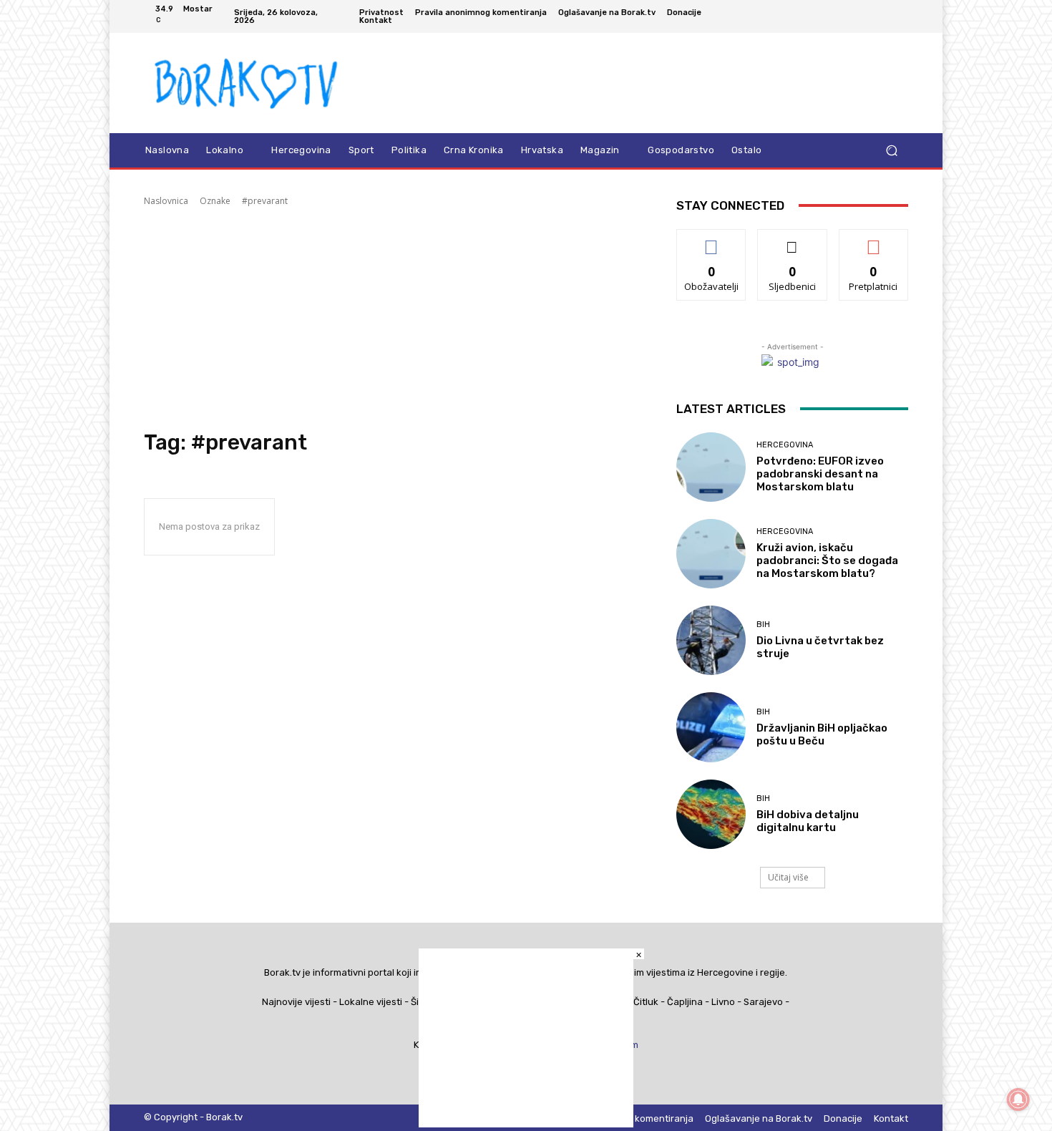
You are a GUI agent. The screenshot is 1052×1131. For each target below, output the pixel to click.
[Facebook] (830, 16)
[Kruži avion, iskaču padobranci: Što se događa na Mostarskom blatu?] (711, 553)
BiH (763, 624)
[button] (891, 151)
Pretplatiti (873, 240)
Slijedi (793, 240)
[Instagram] (848, 16)
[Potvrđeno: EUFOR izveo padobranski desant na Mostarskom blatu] (711, 467)
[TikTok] (865, 16)
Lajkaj (711, 240)
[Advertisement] (393, 318)
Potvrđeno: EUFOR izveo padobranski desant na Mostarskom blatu (820, 474)
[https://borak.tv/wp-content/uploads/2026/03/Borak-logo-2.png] (246, 83)
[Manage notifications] (1018, 1099)
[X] (882, 16)
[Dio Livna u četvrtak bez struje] (711, 640)
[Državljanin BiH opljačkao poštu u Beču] (711, 727)
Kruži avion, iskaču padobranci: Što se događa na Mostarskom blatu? (827, 560)
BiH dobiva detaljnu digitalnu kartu (807, 821)
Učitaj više (788, 877)
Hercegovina (784, 445)
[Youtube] (899, 16)
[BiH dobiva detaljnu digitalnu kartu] (711, 814)
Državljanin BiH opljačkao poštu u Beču (821, 734)
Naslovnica (166, 201)
